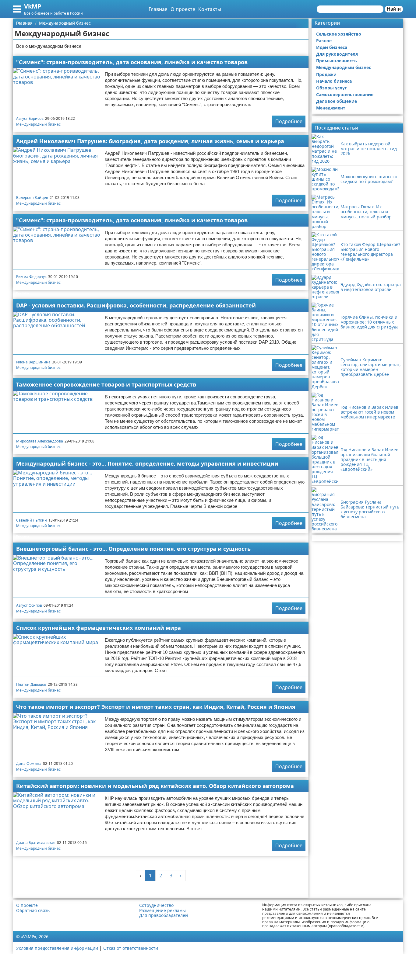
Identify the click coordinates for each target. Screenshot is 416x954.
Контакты (209, 9)
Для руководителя (337, 54)
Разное (324, 40)
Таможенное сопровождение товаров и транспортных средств (106, 384)
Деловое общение (336, 101)
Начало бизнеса (334, 81)
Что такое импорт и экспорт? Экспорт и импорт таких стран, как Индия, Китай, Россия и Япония (155, 706)
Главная (158, 9)
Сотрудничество (156, 905)
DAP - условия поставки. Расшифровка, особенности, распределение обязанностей (136, 305)
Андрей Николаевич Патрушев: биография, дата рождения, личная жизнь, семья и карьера (150, 141)
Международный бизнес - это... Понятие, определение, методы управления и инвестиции (147, 463)
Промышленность (336, 61)
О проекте (183, 9)
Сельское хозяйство (338, 34)
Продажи (326, 74)
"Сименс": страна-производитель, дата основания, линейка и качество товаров (132, 62)
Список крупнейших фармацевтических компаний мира (98, 627)
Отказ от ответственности (130, 948)
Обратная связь (33, 910)
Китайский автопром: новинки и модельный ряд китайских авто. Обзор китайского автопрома (155, 785)
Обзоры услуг (331, 88)
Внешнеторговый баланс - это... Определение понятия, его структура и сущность (133, 548)
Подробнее (288, 121)
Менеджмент (330, 108)
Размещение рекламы (162, 910)
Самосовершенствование (344, 94)
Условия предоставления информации (57, 948)
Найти (394, 9)
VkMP (32, 6)
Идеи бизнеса (331, 47)
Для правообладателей (163, 915)
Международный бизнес (38, 124)
